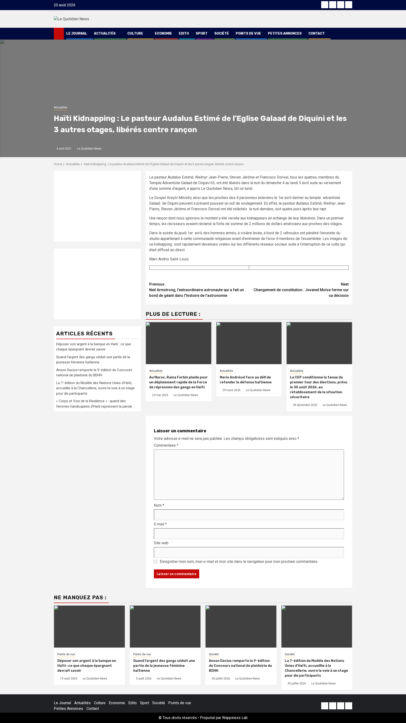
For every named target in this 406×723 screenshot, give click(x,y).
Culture (135, 34)
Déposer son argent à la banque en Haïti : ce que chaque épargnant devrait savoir (86, 666)
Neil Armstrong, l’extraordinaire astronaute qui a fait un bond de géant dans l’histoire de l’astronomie (196, 290)
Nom (159, 505)
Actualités (105, 34)
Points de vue (248, 34)
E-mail (160, 524)
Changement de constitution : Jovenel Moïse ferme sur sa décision (301, 290)
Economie (163, 34)
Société (221, 34)
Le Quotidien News (89, 148)
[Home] (59, 33)
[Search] (349, 33)
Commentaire (166, 445)
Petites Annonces (285, 34)
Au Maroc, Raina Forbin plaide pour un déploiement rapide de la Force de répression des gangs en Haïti (178, 382)
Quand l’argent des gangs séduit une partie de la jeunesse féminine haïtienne (164, 666)
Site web (161, 543)
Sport (201, 34)
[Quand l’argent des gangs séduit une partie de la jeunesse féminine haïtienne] (165, 626)
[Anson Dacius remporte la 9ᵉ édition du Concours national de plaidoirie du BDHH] (241, 626)
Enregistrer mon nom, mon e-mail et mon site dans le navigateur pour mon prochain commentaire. (239, 561)
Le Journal (76, 34)
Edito (184, 34)
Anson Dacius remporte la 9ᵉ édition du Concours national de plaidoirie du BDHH (240, 666)
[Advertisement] (97, 206)
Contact (316, 34)
